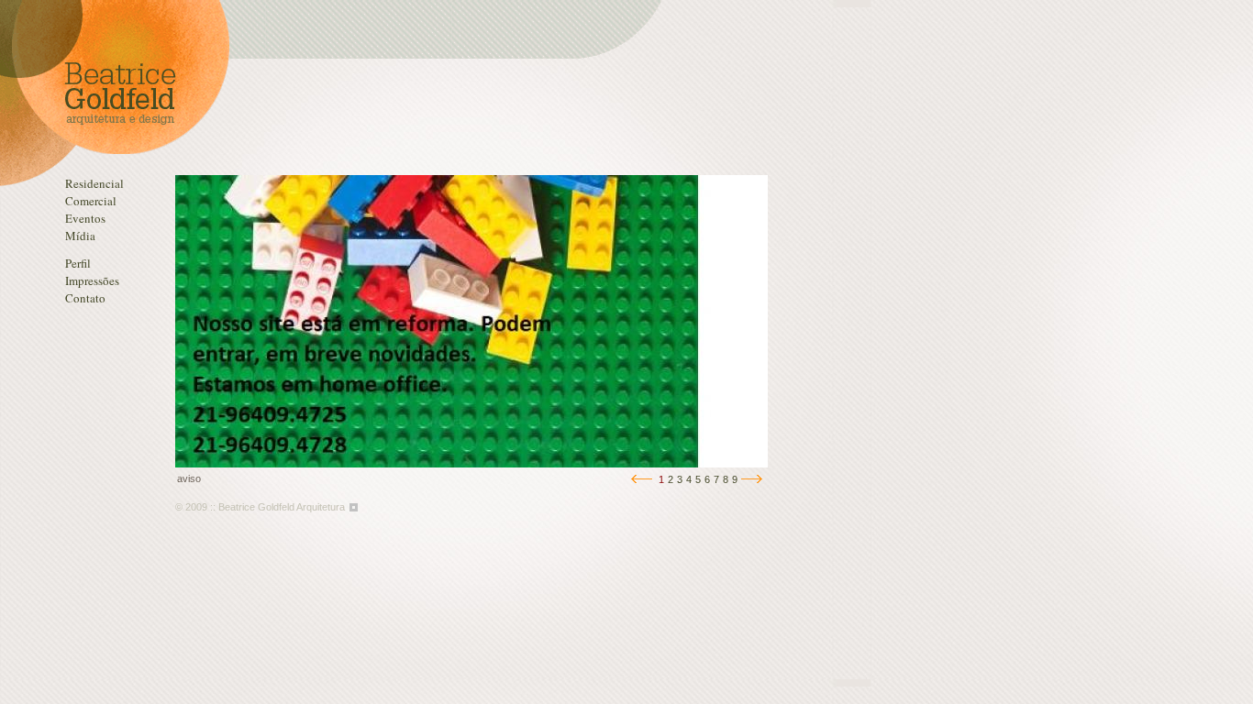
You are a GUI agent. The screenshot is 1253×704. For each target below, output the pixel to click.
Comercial (90, 200)
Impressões (92, 280)
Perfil (78, 263)
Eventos (85, 218)
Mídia (80, 235)
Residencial (94, 183)
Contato (85, 298)
